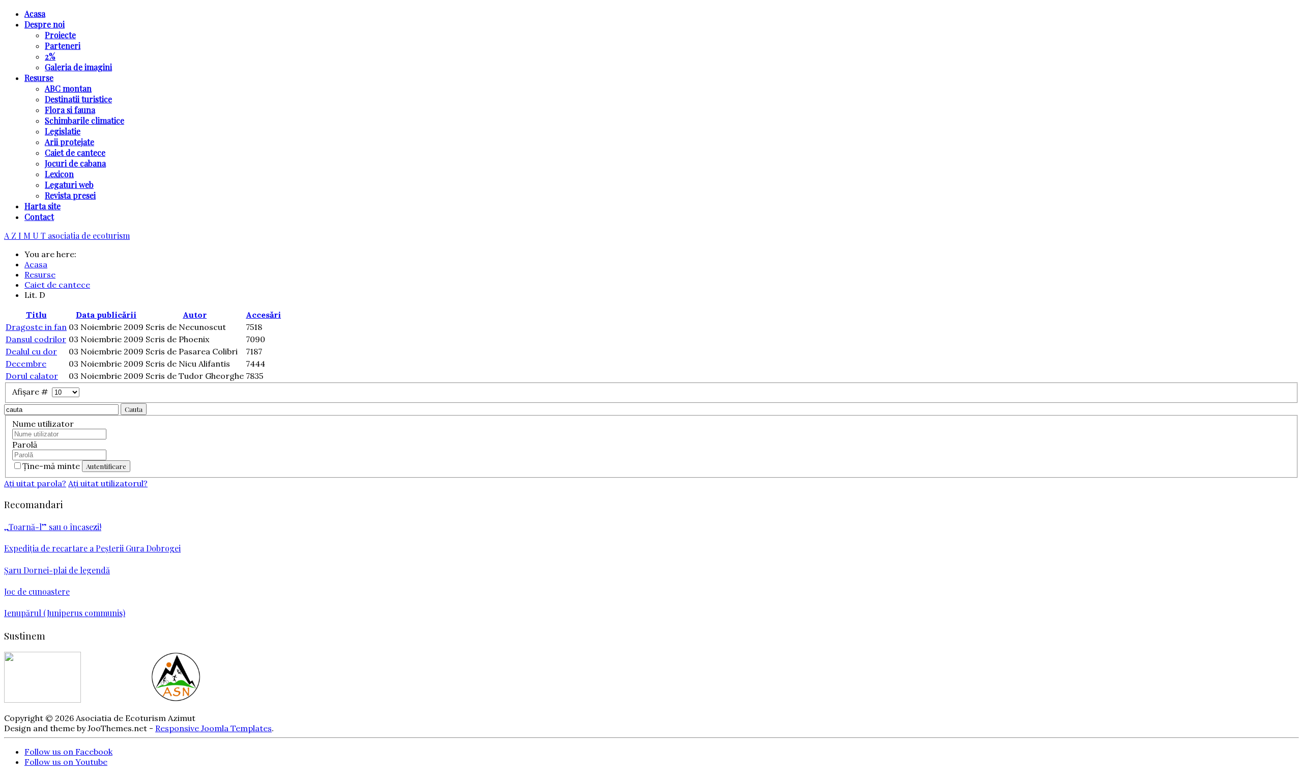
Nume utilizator (43, 424)
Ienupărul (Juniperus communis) (64, 612)
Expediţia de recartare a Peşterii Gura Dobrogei (92, 548)
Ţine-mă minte (52, 466)
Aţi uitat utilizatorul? (108, 483)
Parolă (24, 444)
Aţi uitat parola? (35, 483)
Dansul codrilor (36, 339)
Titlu (36, 315)
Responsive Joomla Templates (213, 728)
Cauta (134, 409)
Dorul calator (32, 376)
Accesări (263, 315)
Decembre (26, 363)
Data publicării (106, 315)
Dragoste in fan (36, 327)
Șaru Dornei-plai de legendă (57, 570)
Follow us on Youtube (65, 762)
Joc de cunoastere (37, 591)
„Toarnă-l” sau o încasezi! (52, 526)
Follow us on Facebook (68, 751)
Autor (195, 315)
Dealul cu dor (31, 351)
